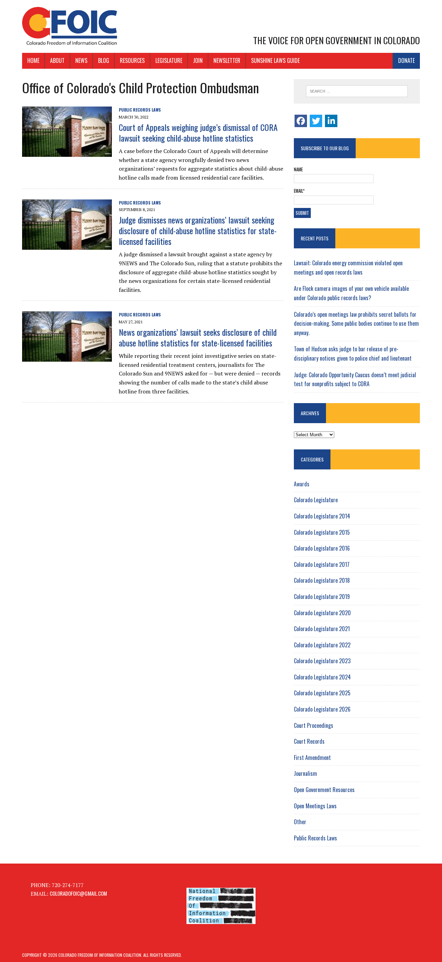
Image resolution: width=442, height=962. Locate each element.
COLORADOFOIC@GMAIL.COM (78, 893)
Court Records (309, 741)
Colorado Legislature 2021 (322, 629)
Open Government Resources (324, 789)
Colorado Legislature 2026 (322, 709)
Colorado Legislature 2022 (322, 645)
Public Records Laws (140, 110)
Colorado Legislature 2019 (322, 596)
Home (33, 60)
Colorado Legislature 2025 (322, 693)
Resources (132, 60)
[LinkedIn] (331, 121)
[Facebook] (301, 121)
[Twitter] (316, 121)
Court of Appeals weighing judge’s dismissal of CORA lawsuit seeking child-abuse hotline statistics (198, 132)
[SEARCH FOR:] (356, 91)
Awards (301, 484)
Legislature (168, 60)
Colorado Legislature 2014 (322, 516)
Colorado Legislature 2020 (322, 613)
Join (198, 60)
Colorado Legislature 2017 (321, 564)
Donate (406, 60)
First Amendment (312, 757)
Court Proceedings (313, 725)
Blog (103, 60)
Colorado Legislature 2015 (322, 532)
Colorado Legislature (316, 500)
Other (300, 822)
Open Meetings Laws (315, 806)
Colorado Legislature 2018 (322, 580)
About (57, 60)
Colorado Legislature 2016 (322, 548)
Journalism (305, 773)
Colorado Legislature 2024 (322, 677)
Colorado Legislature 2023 (322, 661)
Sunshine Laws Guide (275, 60)
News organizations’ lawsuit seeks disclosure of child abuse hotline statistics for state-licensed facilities (198, 337)
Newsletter (226, 60)
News (81, 60)
